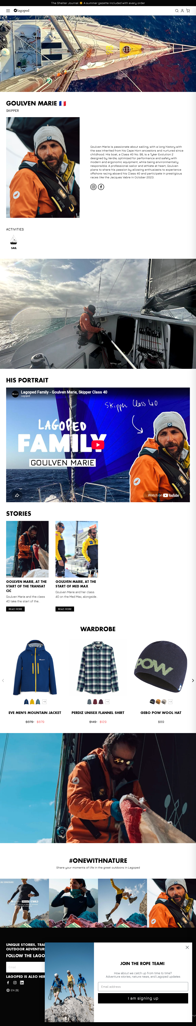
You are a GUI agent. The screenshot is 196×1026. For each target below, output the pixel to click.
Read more (15, 609)
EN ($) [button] (15, 990)
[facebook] (101, 187)
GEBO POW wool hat (160, 713)
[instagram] (93, 187)
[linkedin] (22, 983)
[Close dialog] (187, 947)
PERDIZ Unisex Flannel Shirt (98, 713)
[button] (188, 11)
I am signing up (143, 998)
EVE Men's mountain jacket (35, 713)
